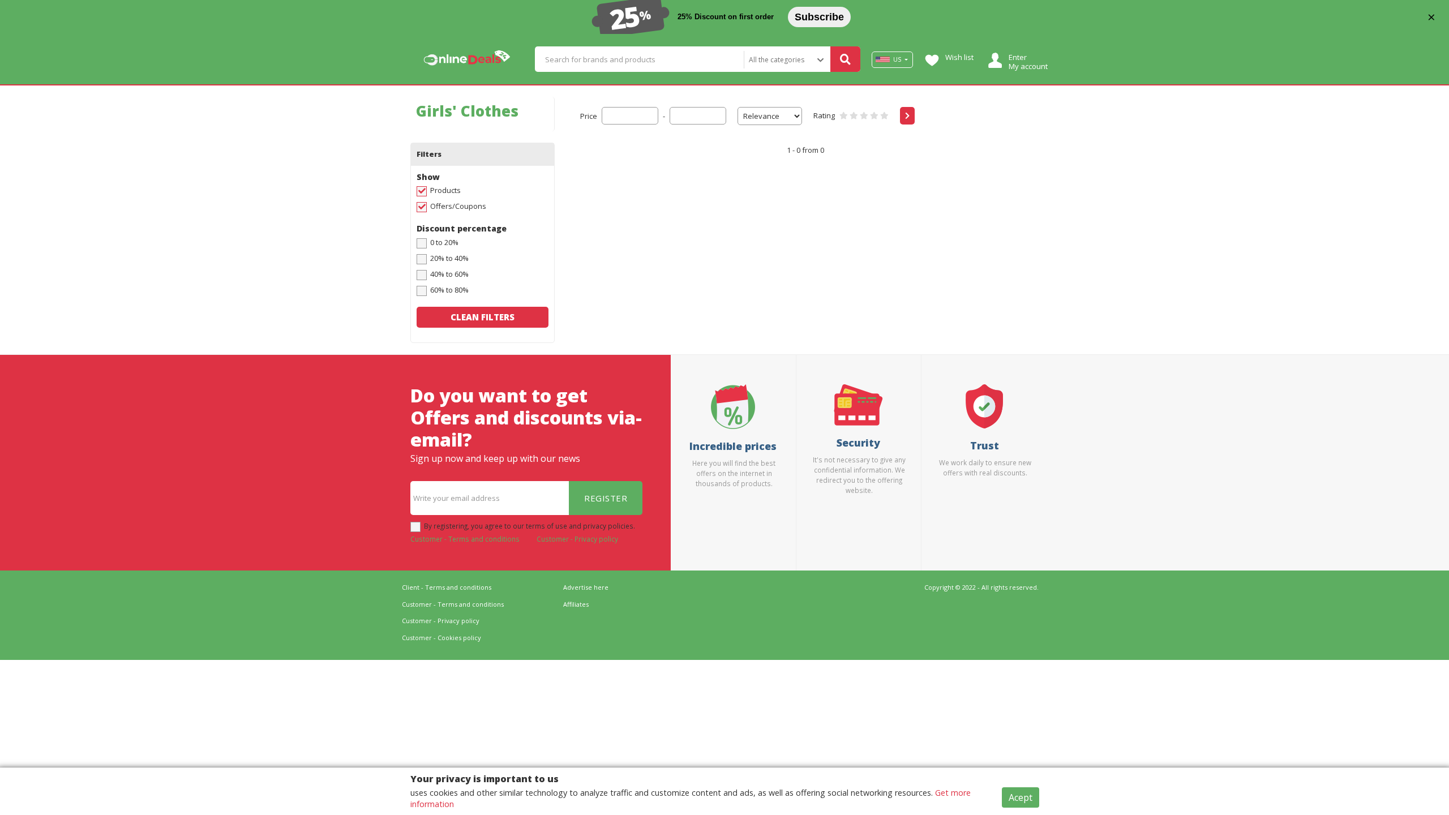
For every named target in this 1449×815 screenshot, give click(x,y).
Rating (824, 115)
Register (605, 498)
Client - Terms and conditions (446, 587)
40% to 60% (449, 274)
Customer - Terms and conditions (465, 538)
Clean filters (483, 317)
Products (445, 190)
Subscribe (819, 17)
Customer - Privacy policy (577, 538)
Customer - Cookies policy (441, 637)
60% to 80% (449, 290)
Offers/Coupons (458, 206)
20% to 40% (449, 258)
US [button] (897, 59)
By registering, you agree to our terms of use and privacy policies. (529, 525)
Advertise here (585, 587)
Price (588, 116)
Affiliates (576, 604)
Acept (1020, 797)
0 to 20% (444, 242)
